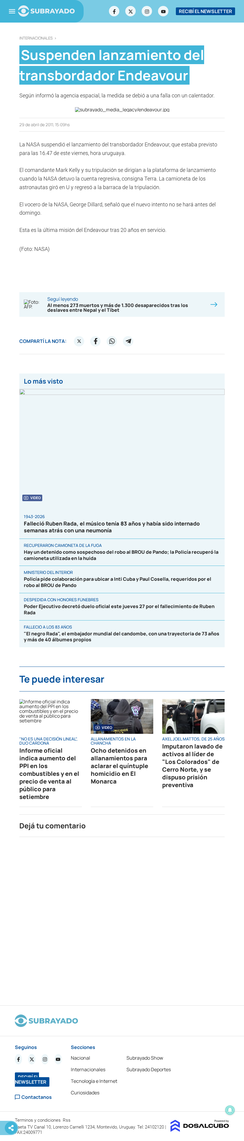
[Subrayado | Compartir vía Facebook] (95, 341)
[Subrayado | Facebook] (114, 11)
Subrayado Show (144, 1058)
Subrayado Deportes (148, 1069)
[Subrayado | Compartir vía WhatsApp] (111, 341)
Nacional (80, 1058)
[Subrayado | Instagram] (147, 11)
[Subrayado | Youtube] (163, 11)
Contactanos (36, 1097)
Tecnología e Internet (94, 1081)
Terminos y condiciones (38, 1120)
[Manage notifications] (230, 1110)
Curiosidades (85, 1092)
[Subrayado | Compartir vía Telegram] (128, 341)
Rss (67, 1120)
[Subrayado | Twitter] (130, 11)
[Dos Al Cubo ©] (200, 1130)
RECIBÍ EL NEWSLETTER (205, 11)
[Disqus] (122, 918)
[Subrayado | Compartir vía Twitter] (79, 341)
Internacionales (36, 38)
